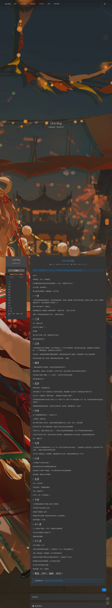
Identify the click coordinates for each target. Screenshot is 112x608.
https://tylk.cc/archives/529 (54, 581)
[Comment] (108, 599)
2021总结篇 (68, 260)
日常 (85, 264)
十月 (9, 305)
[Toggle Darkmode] (108, 603)
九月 (9, 303)
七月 (9, 297)
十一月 (10, 308)
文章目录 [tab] (11, 277)
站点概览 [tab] (21, 277)
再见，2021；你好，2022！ (15, 315)
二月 (9, 284)
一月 (9, 281)
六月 (9, 295)
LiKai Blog (8, 4)
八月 (9, 300)
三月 (9, 287)
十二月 (10, 311)
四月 (9, 289)
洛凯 (53, 264)
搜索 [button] (16, 270)
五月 (9, 292)
